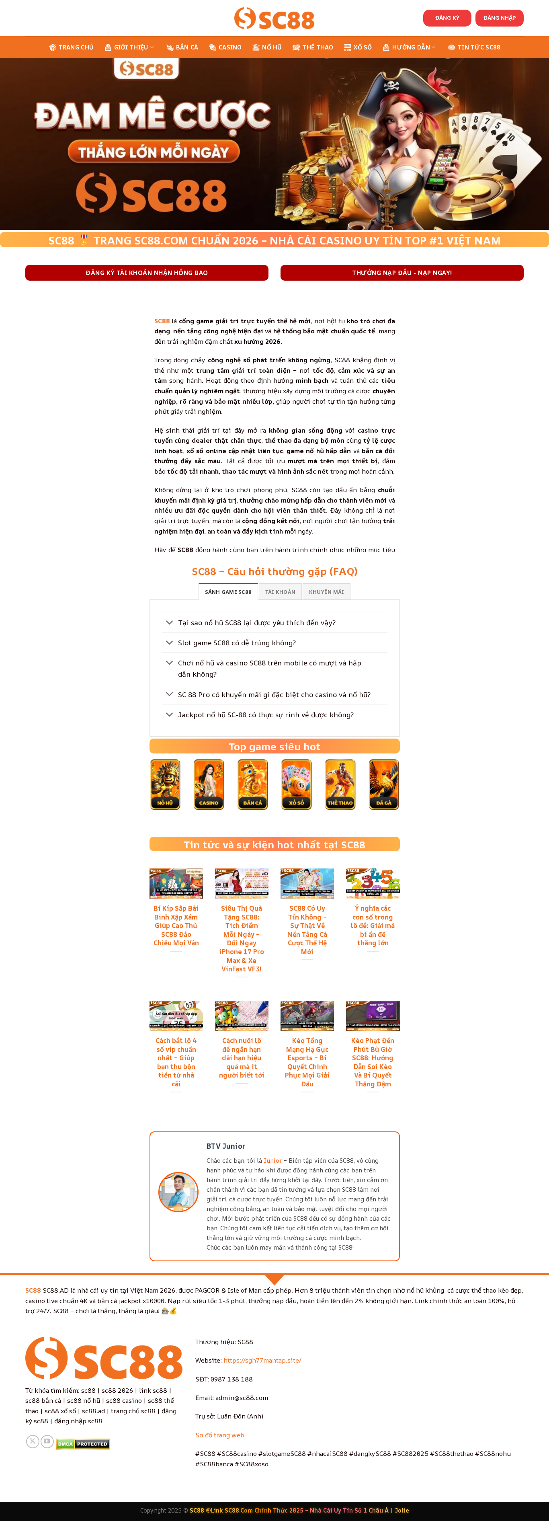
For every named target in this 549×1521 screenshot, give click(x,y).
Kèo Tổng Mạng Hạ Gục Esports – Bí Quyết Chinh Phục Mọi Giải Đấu (307, 1062)
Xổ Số (363, 47)
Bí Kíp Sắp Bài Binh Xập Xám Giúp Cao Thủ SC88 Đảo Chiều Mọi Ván (176, 925)
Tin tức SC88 (479, 47)
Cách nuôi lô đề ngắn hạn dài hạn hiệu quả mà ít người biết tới (241, 1058)
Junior (273, 1160)
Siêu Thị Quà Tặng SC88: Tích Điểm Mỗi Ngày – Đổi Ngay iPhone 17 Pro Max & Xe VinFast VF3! (241, 938)
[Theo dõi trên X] (32, 1441)
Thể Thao (317, 47)
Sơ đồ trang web (219, 1435)
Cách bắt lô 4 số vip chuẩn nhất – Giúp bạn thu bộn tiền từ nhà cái (176, 1062)
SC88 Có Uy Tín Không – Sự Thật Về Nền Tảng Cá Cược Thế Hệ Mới (307, 930)
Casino (230, 47)
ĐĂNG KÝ (447, 17)
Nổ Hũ (272, 47)
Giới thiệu (131, 47)
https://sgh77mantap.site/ (262, 1360)
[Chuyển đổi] (170, 623)
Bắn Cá (187, 47)
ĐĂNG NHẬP (499, 17)
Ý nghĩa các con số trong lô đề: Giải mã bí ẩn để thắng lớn (373, 925)
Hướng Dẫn (411, 47)
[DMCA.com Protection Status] (83, 1443)
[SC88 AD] (274, 18)
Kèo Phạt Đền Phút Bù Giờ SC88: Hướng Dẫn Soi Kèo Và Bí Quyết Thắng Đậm (372, 1062)
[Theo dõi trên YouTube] (47, 1441)
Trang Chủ (76, 47)
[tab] (228, 591)
